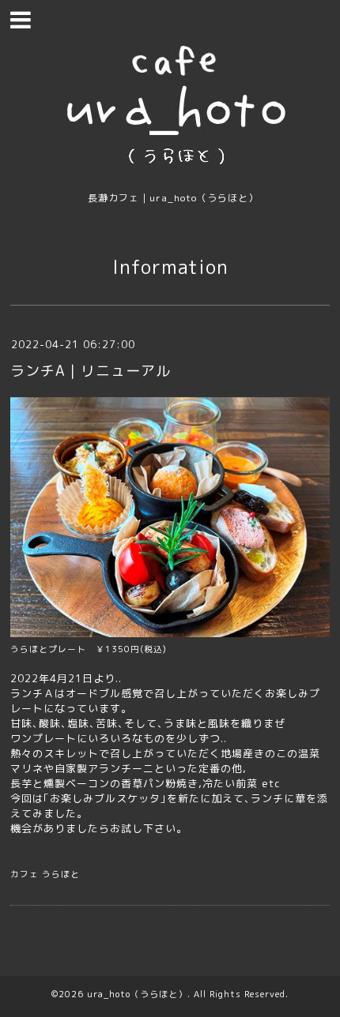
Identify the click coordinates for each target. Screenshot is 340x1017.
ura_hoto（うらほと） (137, 994)
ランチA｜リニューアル (90, 371)
